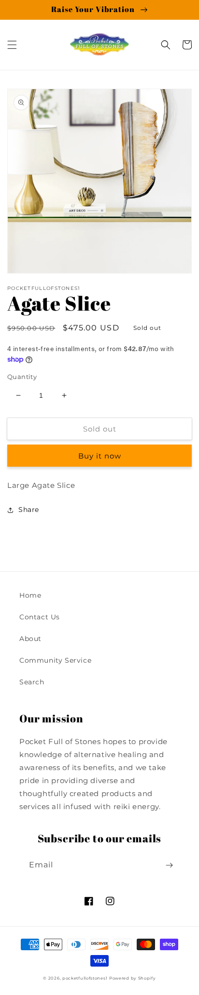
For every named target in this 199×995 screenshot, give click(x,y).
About (30, 638)
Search (31, 682)
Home (30, 595)
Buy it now (99, 455)
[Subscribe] (169, 865)
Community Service (55, 660)
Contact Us (39, 617)
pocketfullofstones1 (84, 978)
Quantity (22, 376)
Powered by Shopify (132, 978)
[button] (12, 44)
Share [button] (28, 509)
